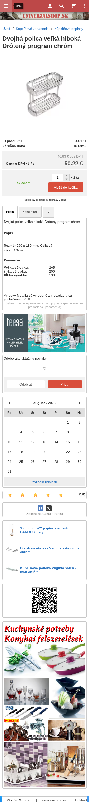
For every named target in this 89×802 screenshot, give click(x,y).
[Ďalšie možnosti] (84, 6)
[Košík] (74, 6)
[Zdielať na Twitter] (49, 508)
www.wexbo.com (54, 800)
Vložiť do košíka (66, 187)
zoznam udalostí (44, 482)
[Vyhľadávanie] (62, 6)
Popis (10, 211)
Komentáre (30, 211)
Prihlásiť (81, 800)
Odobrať (25, 384)
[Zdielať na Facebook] (40, 508)
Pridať (65, 384)
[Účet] (50, 6)
